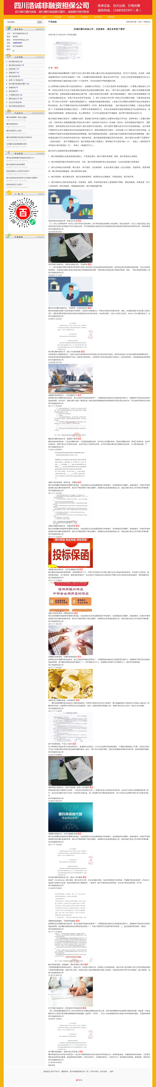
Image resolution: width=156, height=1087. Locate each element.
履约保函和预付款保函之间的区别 (19, 137)
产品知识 (84, 17)
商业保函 (12, 91)
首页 (44, 17)
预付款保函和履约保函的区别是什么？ (20, 158)
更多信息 (51, 1065)
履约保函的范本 (12, 124)
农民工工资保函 (15, 80)
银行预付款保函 (15, 65)
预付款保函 (13, 76)
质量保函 (12, 72)
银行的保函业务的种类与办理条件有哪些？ (22, 178)
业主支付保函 (14, 102)
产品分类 (71, 17)
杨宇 (111, 1071)
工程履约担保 (14, 95)
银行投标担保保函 (15, 106)
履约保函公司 (14, 98)
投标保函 (12, 69)
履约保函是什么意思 (14, 130)
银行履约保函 (14, 61)
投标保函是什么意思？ (14, 184)
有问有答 (98, 17)
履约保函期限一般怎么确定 (16, 117)
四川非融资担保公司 (56, 229)
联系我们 (111, 17)
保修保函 (12, 87)
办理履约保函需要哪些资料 (16, 144)
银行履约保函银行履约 (17, 84)
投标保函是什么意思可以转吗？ (18, 171)
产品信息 (58, 17)
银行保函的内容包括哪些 (15, 164)
